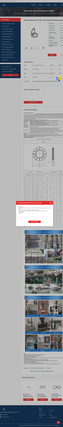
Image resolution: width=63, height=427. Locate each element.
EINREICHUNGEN (34, 221)
